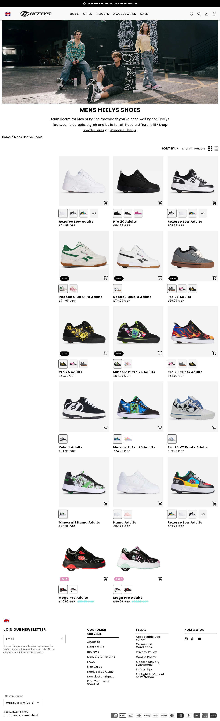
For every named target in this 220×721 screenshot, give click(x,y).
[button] (74, 13)
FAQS (91, 662)
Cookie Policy (146, 657)
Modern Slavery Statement (148, 663)
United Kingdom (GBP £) (20, 702)
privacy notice (36, 652)
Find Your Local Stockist (98, 682)
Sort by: (168, 148)
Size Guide (94, 667)
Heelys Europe (20, 712)
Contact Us (95, 647)
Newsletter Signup (101, 677)
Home (6, 137)
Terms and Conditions (144, 645)
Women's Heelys (123, 130)
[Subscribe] (61, 639)
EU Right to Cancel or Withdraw (150, 675)
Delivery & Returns (101, 657)
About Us (94, 642)
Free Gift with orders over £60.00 (112, 3)
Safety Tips (144, 669)
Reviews (93, 652)
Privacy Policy (146, 652)
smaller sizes (93, 130)
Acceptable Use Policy (148, 638)
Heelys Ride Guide (100, 672)
